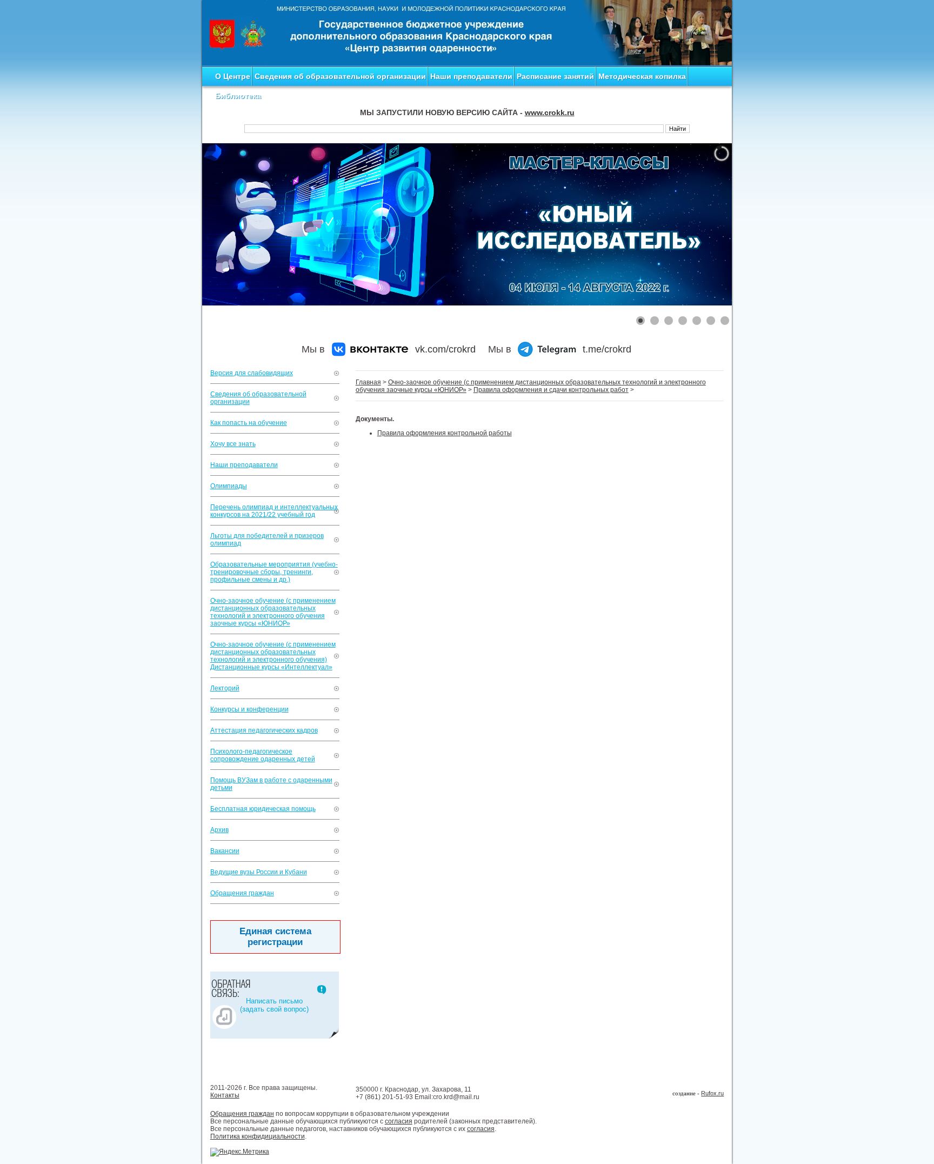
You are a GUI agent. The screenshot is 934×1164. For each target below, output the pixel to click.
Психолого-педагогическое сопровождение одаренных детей (262, 755)
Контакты (224, 1095)
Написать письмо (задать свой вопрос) (274, 1005)
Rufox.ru (712, 1093)
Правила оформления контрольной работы (444, 433)
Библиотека (238, 95)
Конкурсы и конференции (249, 709)
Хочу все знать (233, 444)
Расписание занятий (555, 76)
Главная (368, 382)
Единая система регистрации (275, 936)
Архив (219, 830)
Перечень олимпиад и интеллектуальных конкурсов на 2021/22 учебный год (274, 510)
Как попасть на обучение (248, 423)
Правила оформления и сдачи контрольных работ (551, 390)
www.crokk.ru (550, 112)
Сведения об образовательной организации (340, 76)
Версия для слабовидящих (251, 373)
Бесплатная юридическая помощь (263, 809)
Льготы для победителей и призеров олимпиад (267, 539)
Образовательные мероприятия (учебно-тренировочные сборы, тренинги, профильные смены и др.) (274, 572)
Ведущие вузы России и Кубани (258, 872)
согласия (398, 1121)
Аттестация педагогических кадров (264, 730)
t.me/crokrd (607, 349)
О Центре (232, 76)
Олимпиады (228, 486)
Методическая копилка (642, 76)
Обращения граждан (242, 893)
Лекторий (224, 688)
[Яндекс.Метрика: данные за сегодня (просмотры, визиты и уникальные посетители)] (239, 1152)
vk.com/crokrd (445, 349)
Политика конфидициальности (257, 1136)
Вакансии (224, 851)
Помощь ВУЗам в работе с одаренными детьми (271, 783)
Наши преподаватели (471, 76)
